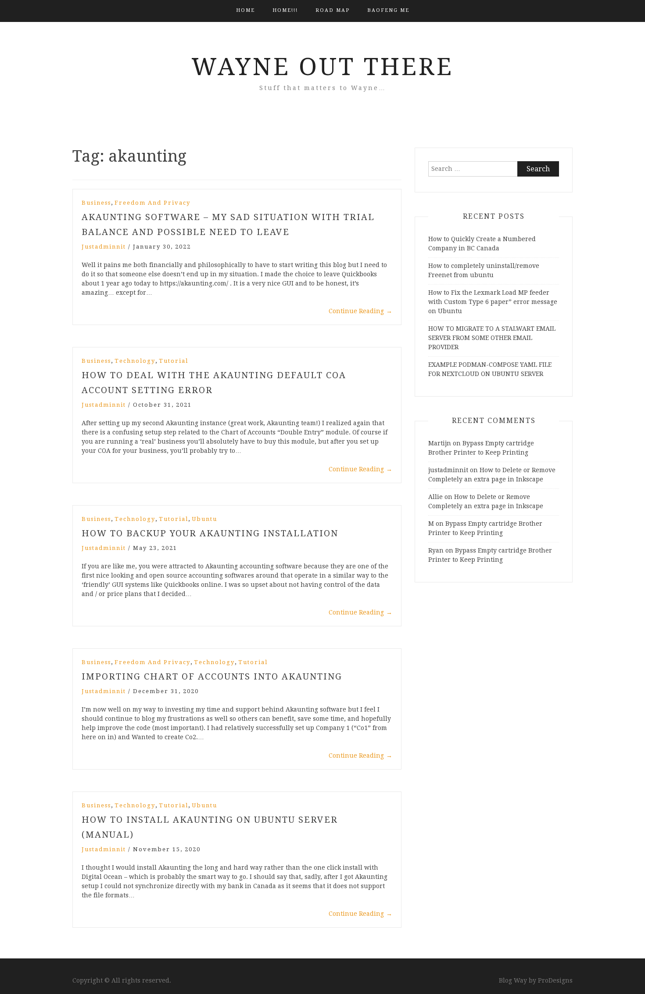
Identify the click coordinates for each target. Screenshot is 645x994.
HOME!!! (285, 10)
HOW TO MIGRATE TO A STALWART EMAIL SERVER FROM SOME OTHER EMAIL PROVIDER (491, 338)
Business (96, 202)
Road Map (332, 10)
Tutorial (173, 361)
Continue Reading (360, 310)
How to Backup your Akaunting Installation (210, 533)
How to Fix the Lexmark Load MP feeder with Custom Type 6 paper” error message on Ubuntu (492, 301)
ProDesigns (555, 980)
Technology (135, 361)
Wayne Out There (322, 67)
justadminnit (104, 246)
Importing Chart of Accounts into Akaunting (212, 676)
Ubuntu (204, 519)
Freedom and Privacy (152, 202)
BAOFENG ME (388, 10)
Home (245, 10)
